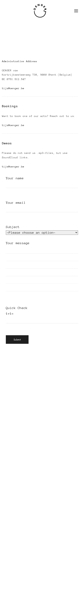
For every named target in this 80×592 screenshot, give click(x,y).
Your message (18, 243)
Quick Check (17, 310)
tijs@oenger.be (13, 88)
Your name (15, 178)
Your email (16, 203)
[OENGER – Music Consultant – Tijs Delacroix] (40, 10)
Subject (13, 227)
